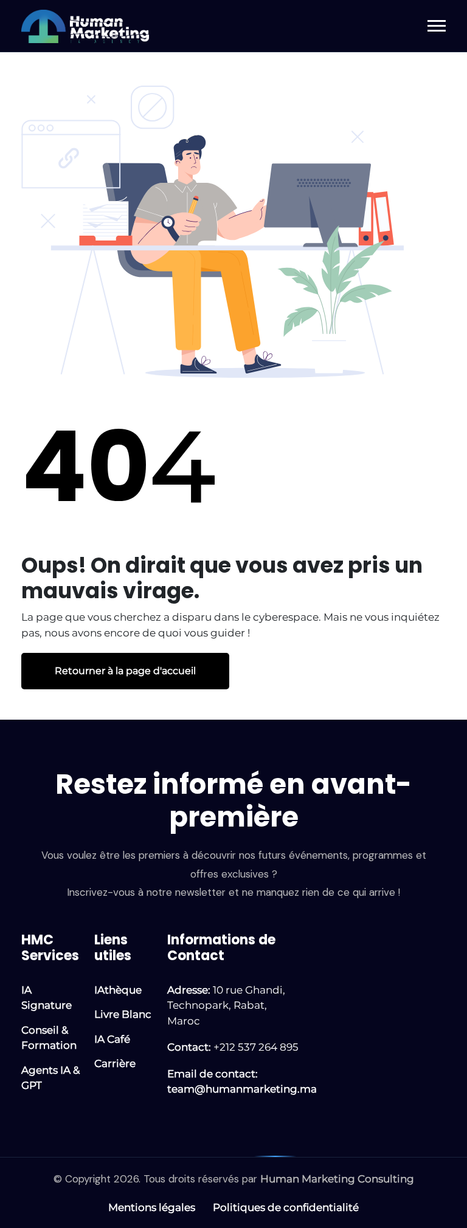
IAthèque (118, 990)
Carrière (115, 1063)
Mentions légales (151, 1207)
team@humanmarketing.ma (242, 1089)
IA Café (112, 1039)
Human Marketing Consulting (337, 1179)
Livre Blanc (122, 1014)
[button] (436, 26)
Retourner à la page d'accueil (125, 671)
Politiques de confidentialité (286, 1207)
